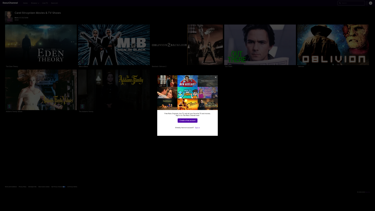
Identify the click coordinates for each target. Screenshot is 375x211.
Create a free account (188, 120)
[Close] (215, 77)
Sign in (197, 127)
